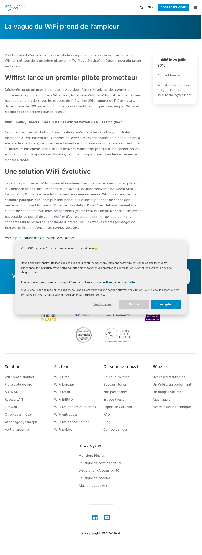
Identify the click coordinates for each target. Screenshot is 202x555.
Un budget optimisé (168, 392)
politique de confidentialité (118, 282)
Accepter (166, 304)
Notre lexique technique (172, 406)
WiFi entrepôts (65, 414)
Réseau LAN (14, 399)
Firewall (11, 406)
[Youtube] (107, 517)
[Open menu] (195, 7)
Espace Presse (114, 399)
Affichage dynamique (21, 422)
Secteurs (62, 367)
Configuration (102, 304)
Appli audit (161, 399)
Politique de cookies (94, 478)
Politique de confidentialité (100, 463)
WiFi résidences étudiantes (75, 406)
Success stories (115, 384)
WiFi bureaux (64, 384)
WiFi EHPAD (63, 399)
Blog (106, 422)
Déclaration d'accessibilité (99, 470)
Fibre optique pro (18, 384)
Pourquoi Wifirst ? (117, 377)
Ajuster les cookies (93, 485)
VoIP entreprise (17, 429)
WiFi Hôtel (62, 377)
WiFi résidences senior (71, 422)
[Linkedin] (95, 517)
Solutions (13, 367)
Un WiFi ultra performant (172, 384)
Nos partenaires (115, 392)
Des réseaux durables (169, 377)
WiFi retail (62, 392)
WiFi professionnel (19, 377)
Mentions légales (92, 455)
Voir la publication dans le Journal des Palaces (40, 237)
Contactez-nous (173, 7)
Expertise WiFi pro (117, 406)
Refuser (134, 304)
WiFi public (63, 429)
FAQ (106, 414)
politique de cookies (77, 282)
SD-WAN (12, 392)
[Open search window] (141, 7)
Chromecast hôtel (18, 414)
